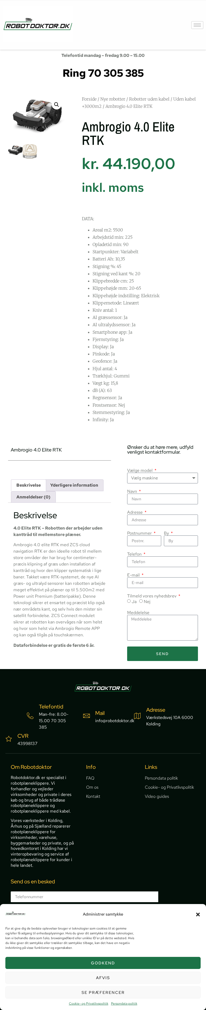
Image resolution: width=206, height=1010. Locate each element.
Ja (134, 601)
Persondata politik (124, 1003)
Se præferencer (103, 992)
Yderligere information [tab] (74, 485)
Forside (89, 99)
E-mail (134, 575)
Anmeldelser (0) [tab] (33, 497)
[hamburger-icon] (197, 25)
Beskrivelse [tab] (28, 485)
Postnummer (140, 533)
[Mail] (86, 715)
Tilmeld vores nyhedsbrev (152, 596)
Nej (147, 601)
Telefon (135, 554)
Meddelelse (138, 613)
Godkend (103, 963)
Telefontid (51, 706)
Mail (100, 713)
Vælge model (140, 470)
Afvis (103, 977)
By (167, 533)
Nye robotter (112, 99)
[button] (198, 914)
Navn (132, 491)
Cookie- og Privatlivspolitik (88, 1003)
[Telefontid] (30, 715)
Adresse (135, 512)
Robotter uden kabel (149, 99)
